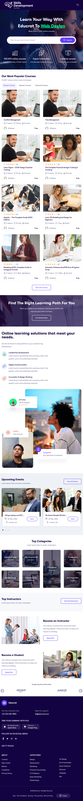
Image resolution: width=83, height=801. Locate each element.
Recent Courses (9, 85)
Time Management (52, 120)
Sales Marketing (35, 777)
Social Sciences (64, 766)
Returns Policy (48, 796)
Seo (60, 776)
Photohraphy (34, 780)
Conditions (6, 770)
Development (34, 763)
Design (32, 759)
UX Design (63, 759)
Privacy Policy (7, 773)
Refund (4, 766)
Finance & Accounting (37, 770)
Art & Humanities (65, 763)
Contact (5, 759)
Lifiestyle (62, 773)
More (32, 519)
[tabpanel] (21, 508)
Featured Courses (41, 85)
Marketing (33, 766)
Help (14, 796)
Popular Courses (25, 85)
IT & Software (34, 773)
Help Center (6, 763)
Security (30, 796)
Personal (62, 769)
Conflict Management (12, 120)
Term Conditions (22, 796)
